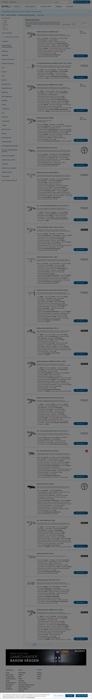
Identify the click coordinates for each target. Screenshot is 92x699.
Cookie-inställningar (58, 695)
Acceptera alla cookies (81, 695)
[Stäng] (89, 695)
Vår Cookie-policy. (30, 697)
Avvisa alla (69, 695)
